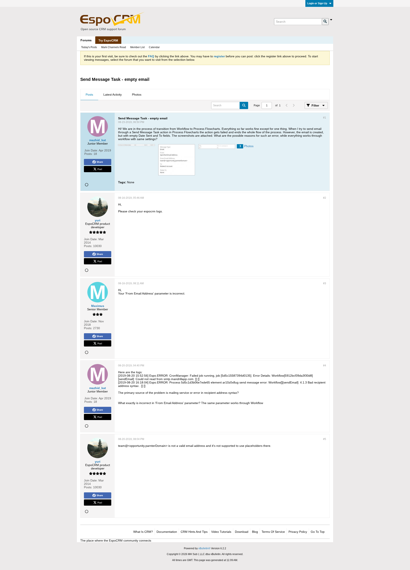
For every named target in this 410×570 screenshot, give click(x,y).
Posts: (88, 153)
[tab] (89, 94)
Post (99, 169)
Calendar (154, 47)
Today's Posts (89, 47)
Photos (136, 94)
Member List (137, 47)
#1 (324, 117)
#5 (324, 439)
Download (241, 531)
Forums (86, 40)
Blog (255, 531)
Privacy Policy (297, 531)
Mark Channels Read (113, 47)
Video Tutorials (221, 531)
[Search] (325, 21)
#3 (324, 283)
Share (100, 162)
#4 (324, 365)
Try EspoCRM (108, 40)
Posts (89, 94)
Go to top (318, 531)
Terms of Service (273, 531)
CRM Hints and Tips (194, 531)
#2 (324, 197)
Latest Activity (112, 94)
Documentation (167, 531)
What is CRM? (143, 531)
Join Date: (91, 150)
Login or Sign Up (317, 3)
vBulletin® (204, 548)
